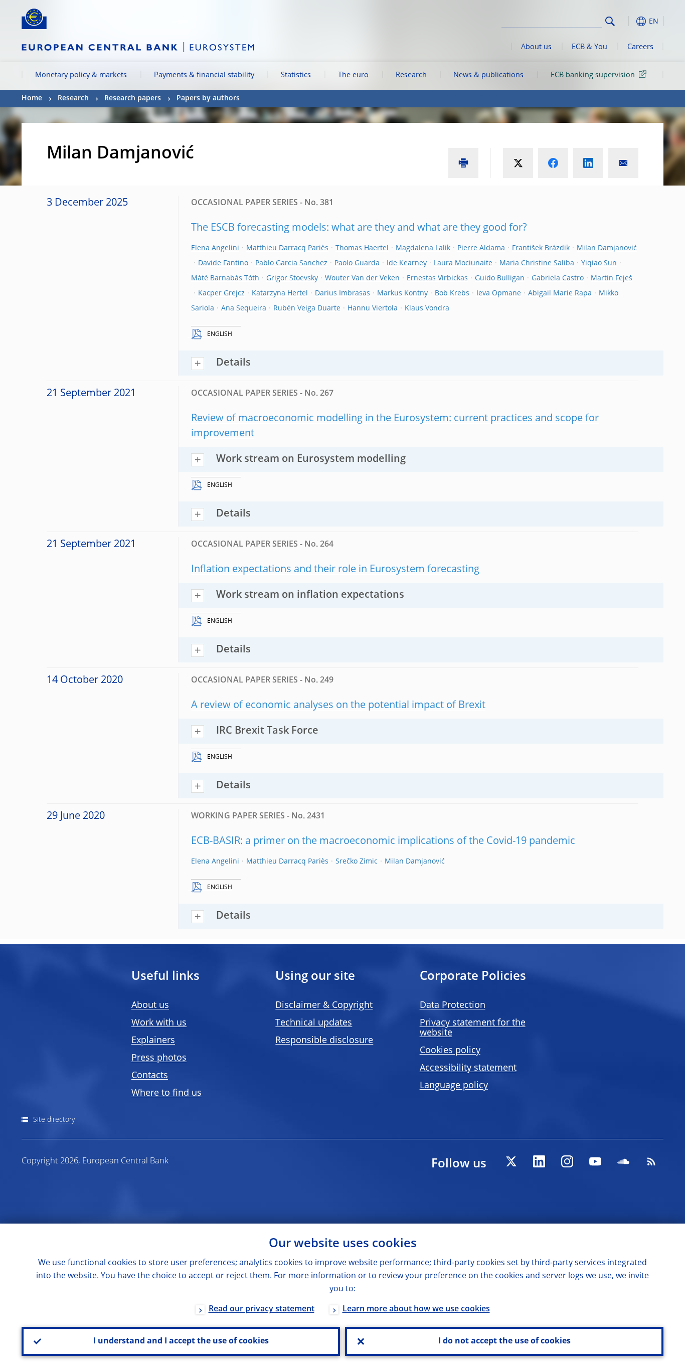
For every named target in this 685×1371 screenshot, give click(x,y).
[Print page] (463, 163)
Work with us (159, 1022)
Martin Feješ (611, 278)
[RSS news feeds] (651, 1161)
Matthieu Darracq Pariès (287, 248)
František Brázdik (541, 248)
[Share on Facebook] (553, 163)
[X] (511, 1161)
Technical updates (313, 1022)
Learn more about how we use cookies (416, 1309)
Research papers (132, 98)
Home (32, 98)
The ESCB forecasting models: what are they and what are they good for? (359, 228)
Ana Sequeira (243, 308)
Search (610, 21)
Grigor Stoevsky (292, 278)
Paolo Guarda (357, 263)
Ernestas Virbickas (437, 278)
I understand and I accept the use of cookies (181, 1341)
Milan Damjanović (607, 248)
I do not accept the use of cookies (504, 1341)
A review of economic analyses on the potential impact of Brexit (338, 706)
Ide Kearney (407, 263)
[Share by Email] (623, 163)
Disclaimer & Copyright (324, 1005)
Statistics (296, 75)
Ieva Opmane (498, 293)
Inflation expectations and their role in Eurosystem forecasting (335, 570)
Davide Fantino (223, 263)
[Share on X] (518, 163)
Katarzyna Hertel (280, 293)
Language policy (454, 1085)
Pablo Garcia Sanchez (291, 263)
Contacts (149, 1075)
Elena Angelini (215, 248)
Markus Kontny (402, 293)
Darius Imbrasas (342, 293)
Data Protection (452, 1005)
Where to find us (166, 1093)
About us (536, 47)
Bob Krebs (452, 293)
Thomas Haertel (362, 248)
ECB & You (589, 47)
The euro (353, 75)
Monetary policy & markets (81, 75)
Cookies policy (450, 1050)
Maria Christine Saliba (536, 263)
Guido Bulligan (500, 278)
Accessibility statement (468, 1068)
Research (411, 75)
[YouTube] (595, 1161)
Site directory (54, 1119)
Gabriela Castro (558, 278)
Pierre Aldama (481, 248)
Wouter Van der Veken (362, 278)
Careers (640, 47)
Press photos (159, 1058)
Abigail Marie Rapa (560, 293)
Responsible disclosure (324, 1040)
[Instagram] (567, 1161)
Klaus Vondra (427, 308)
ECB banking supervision (593, 75)
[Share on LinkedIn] (588, 163)
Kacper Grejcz (221, 293)
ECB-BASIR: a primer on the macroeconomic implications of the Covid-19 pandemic (383, 841)
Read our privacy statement (261, 1309)
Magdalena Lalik (423, 248)
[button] (628, 21)
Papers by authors (208, 98)
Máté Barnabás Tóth (225, 278)
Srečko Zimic (356, 861)
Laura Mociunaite (463, 263)
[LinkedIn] (539, 1161)
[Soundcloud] (623, 1161)
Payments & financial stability (204, 75)
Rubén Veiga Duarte (306, 308)
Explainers (153, 1040)
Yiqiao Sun (599, 263)
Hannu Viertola (373, 308)
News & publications (488, 75)
